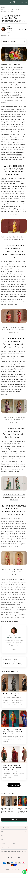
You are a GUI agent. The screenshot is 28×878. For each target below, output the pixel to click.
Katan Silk (17, 188)
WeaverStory (15, 592)
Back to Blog (15, 785)
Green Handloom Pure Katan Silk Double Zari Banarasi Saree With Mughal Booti (14, 497)
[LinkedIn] (14, 649)
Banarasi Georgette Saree (10, 87)
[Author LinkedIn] (25, 29)
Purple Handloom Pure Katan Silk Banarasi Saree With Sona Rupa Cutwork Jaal (14, 419)
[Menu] (2, 2)
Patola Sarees (6, 92)
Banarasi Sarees (6, 64)
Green (10, 451)
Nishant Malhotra (14, 636)
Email (19, 663)
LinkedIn (7, 663)
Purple (3, 351)
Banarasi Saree (19, 266)
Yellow (3, 178)
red (16, 181)
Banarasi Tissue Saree (8, 82)
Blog (2, 7)
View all (14, 819)
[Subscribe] (26, 848)
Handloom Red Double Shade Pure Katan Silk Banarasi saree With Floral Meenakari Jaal (14, 330)
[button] (22, 2)
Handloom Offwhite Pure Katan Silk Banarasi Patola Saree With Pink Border (14, 572)
